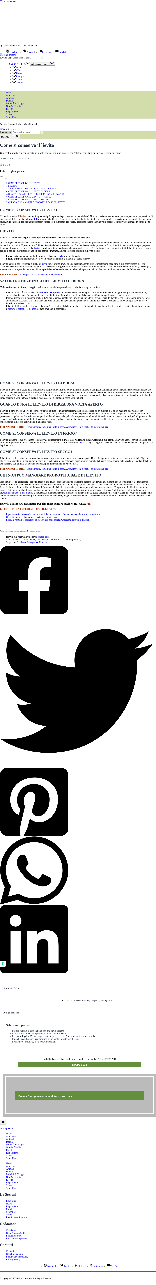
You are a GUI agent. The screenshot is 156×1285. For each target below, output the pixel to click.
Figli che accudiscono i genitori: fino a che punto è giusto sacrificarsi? (45, 1039)
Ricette (9, 109)
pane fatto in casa (37, 219)
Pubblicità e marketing (17, 1256)
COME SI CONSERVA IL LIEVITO (24, 183)
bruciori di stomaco (9, 492)
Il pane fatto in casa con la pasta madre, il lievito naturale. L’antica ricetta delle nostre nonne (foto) (53, 514)
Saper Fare (11, 117)
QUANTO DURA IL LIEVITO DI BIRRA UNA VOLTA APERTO (37, 194)
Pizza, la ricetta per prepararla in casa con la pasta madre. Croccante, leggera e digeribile (48, 519)
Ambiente (11, 95)
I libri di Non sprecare (16, 1238)
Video (9, 1214)
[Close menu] (3, 1122)
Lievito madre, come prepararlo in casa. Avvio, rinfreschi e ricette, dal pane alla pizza (67, 427)
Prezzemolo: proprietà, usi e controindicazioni (34, 1041)
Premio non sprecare (15, 1072)
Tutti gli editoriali (11, 1012)
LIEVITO (12, 186)
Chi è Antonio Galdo (16, 1233)
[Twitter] (76, 691)
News (9, 92)
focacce (12, 487)
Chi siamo (11, 1230)
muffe (82, 442)
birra (44, 264)
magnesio (33, 309)
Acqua (19, 67)
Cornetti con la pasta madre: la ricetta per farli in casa (31, 517)
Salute (19, 79)
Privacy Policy (13, 1259)
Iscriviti (79, 1064)
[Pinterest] (76, 802)
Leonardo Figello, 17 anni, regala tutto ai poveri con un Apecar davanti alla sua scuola (53, 1036)
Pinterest (43, 542)
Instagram (32, 542)
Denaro (19, 73)
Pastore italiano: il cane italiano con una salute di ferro (38, 1030)
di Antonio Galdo (11, 988)
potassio (22, 309)
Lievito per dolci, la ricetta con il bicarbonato (40, 274)
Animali (10, 98)
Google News (28, 539)
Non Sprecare (6, 1128)
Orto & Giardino (14, 106)
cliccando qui (41, 536)
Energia (20, 76)
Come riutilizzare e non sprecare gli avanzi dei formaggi (39, 1033)
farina (36, 248)
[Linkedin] (76, 939)
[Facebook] (76, 580)
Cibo (18, 70)
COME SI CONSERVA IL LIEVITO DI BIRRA (29, 191)
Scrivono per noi (14, 1235)
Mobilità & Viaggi (15, 103)
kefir (61, 256)
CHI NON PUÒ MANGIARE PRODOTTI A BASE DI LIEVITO (36, 202)
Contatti (10, 1251)
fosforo (11, 309)
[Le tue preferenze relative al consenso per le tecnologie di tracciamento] (3, 964)
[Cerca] (42, 57)
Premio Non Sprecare (16, 1217)
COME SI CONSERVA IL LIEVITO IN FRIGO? (29, 197)
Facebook (21, 542)
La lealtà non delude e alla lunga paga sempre (83, 1000)
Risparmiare (12, 111)
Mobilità (10, 1209)
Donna (9, 100)
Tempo (19, 82)
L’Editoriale (12, 1201)
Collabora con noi (14, 1254)
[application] (28, 63)
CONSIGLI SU (17, 63)
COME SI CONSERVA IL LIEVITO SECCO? (28, 199)
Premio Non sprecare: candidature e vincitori (45, 1095)
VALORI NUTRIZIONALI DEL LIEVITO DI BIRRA (32, 188)
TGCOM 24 (47, 46)
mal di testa (26, 492)
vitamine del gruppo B (47, 292)
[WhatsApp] (76, 870)
